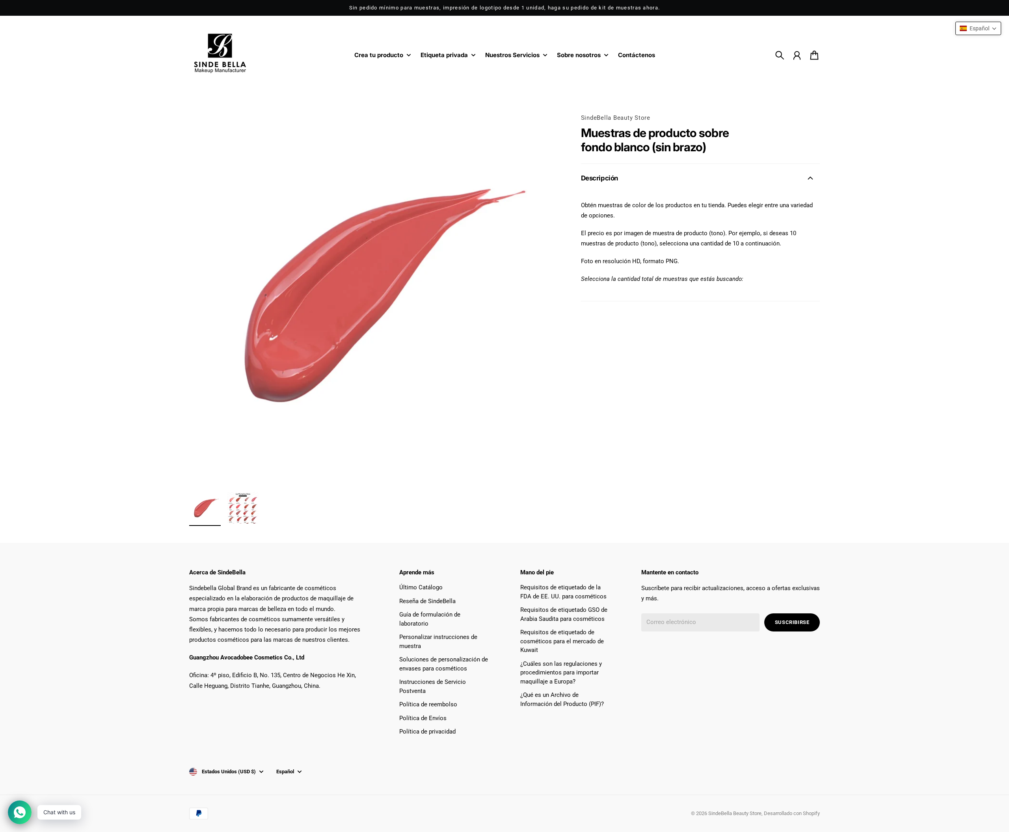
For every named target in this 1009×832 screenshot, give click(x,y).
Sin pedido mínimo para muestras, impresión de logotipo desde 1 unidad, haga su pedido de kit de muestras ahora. (504, 8)
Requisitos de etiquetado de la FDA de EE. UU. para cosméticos (563, 592)
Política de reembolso (428, 704)
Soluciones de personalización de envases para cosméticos (443, 664)
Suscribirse (792, 622)
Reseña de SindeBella (427, 601)
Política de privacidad (427, 731)
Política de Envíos (423, 718)
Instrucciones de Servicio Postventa (432, 686)
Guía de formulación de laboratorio (429, 619)
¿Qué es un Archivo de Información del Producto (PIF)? (562, 699)
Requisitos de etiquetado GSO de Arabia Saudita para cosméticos (563, 614)
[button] (978, 28)
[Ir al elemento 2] (243, 508)
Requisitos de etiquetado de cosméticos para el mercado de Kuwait (562, 641)
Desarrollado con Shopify (792, 813)
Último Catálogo (421, 587)
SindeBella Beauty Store (615, 117)
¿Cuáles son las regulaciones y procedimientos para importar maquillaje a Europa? (561, 672)
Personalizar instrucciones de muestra (438, 641)
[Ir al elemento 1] (205, 508)
